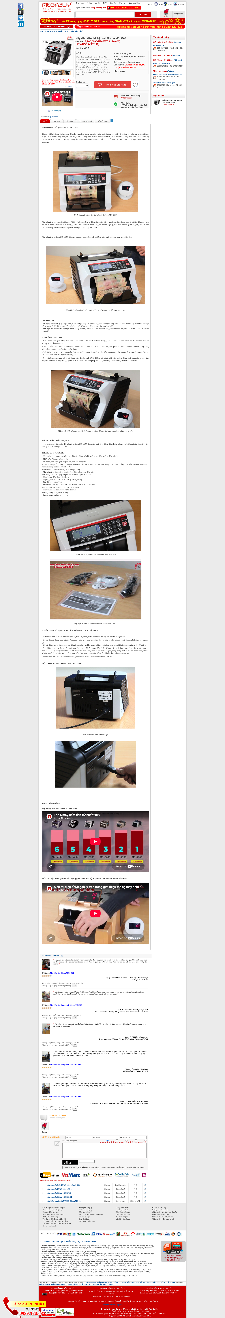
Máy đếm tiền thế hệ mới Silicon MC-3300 (172, 101)
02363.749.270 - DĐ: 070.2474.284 (170, 66)
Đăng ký (122, 3)
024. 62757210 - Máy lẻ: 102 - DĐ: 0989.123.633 (170, 49)
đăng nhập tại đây (98, 8)
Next (70, 87)
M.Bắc (161, 4)
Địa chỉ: (150, 4)
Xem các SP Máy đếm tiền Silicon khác (55, 1185)
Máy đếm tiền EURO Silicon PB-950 (60, 1194)
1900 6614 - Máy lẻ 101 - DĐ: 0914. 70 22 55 (170, 86)
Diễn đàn (113, 3)
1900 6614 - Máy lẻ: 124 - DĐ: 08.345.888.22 (168, 78)
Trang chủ (80, 3)
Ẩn (44, 1294)
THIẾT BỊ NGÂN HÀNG (59, 31)
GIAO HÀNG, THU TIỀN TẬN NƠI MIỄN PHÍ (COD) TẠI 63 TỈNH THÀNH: (69, 1246)
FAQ (105, 3)
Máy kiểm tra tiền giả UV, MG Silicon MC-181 (64, 1206)
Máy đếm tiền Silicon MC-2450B (62, 1005)
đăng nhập (86, 1172)
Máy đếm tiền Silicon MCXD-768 (59, 1198)
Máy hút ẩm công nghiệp (113, 1309)
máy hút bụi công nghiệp (61, 1289)
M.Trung (181, 4)
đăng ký (98, 1172)
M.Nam (170, 4)
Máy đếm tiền (76, 31)
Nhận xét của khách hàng (52, 955)
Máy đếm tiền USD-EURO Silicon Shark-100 (63, 1190)
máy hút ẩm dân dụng (166, 1287)
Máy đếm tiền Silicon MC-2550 (61, 973)
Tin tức (89, 3)
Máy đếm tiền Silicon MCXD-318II (59, 1202)
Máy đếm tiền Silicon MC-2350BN (62, 1037)
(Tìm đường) (72, 1293)
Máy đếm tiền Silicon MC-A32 (61, 1069)
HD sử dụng (56, 110)
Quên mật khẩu (134, 3)
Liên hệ (97, 3)
